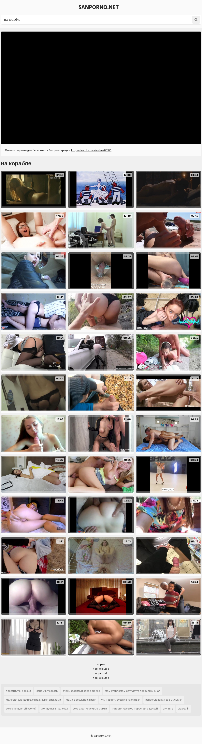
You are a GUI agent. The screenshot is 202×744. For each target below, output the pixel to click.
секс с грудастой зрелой (21, 708)
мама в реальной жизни (81, 699)
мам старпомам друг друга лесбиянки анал (132, 691)
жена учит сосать (47, 691)
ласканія (183, 708)
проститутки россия (18, 691)
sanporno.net (99, 7)
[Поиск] (196, 20)
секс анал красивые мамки (90, 708)
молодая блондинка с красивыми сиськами (33, 699)
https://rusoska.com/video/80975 (91, 150)
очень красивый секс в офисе (81, 691)
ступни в (168, 708)
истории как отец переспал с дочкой (135, 708)
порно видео (101, 669)
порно (101, 664)
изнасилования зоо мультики (163, 699)
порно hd (101, 673)
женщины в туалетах (54, 708)
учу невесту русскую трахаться (120, 699)
